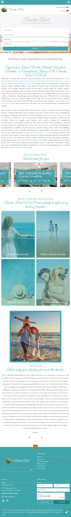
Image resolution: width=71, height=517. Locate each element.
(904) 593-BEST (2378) (9, 493)
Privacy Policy (41, 468)
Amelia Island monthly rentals (31, 140)
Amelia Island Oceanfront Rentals (31, 81)
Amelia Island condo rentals (56, 115)
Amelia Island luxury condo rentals (41, 125)
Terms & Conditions (43, 461)
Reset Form (45, 502)
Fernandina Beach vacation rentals (24, 84)
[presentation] (29, 191)
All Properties (41, 464)
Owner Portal (41, 466)
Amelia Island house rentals (39, 133)
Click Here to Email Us (8, 496)
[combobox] (35, 39)
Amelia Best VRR (12, 9)
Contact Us (40, 459)
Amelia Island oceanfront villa (15, 148)
